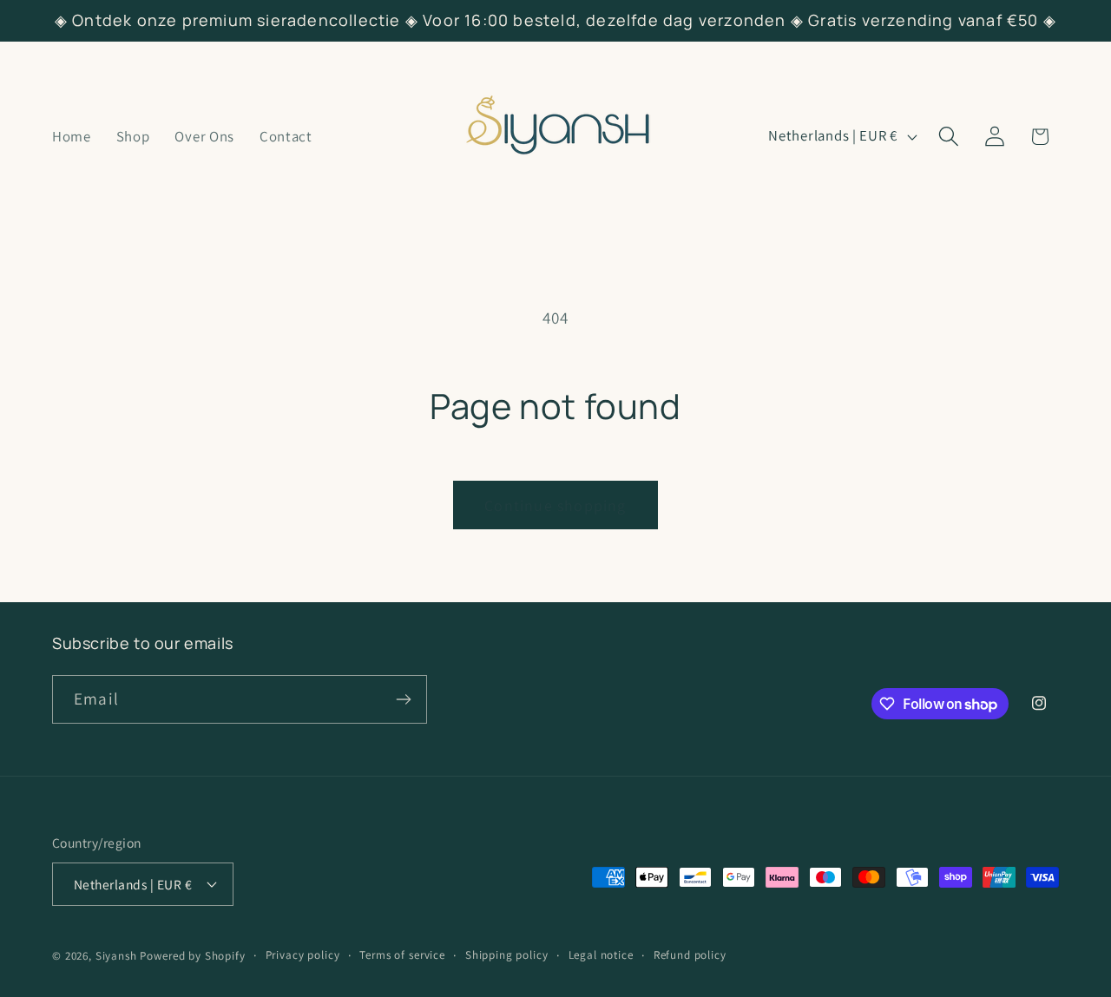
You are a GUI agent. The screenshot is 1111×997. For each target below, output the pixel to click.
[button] (948, 137)
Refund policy (690, 955)
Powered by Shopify (192, 955)
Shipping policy (507, 955)
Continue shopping (555, 505)
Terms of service (401, 955)
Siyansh (116, 955)
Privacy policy (303, 955)
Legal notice (601, 955)
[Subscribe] (403, 699)
